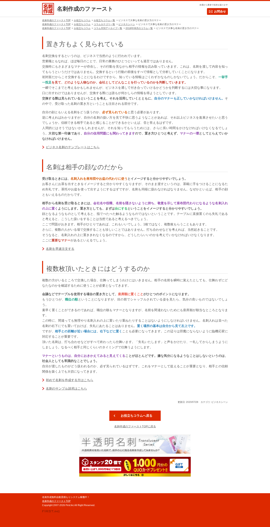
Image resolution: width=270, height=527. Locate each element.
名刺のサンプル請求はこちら (66, 388)
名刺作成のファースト (85, 9)
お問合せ (220, 11)
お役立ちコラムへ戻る (136, 415)
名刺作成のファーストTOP (56, 501)
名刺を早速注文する (60, 248)
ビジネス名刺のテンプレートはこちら (73, 147)
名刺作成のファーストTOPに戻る (135, 426)
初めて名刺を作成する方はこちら (69, 380)
